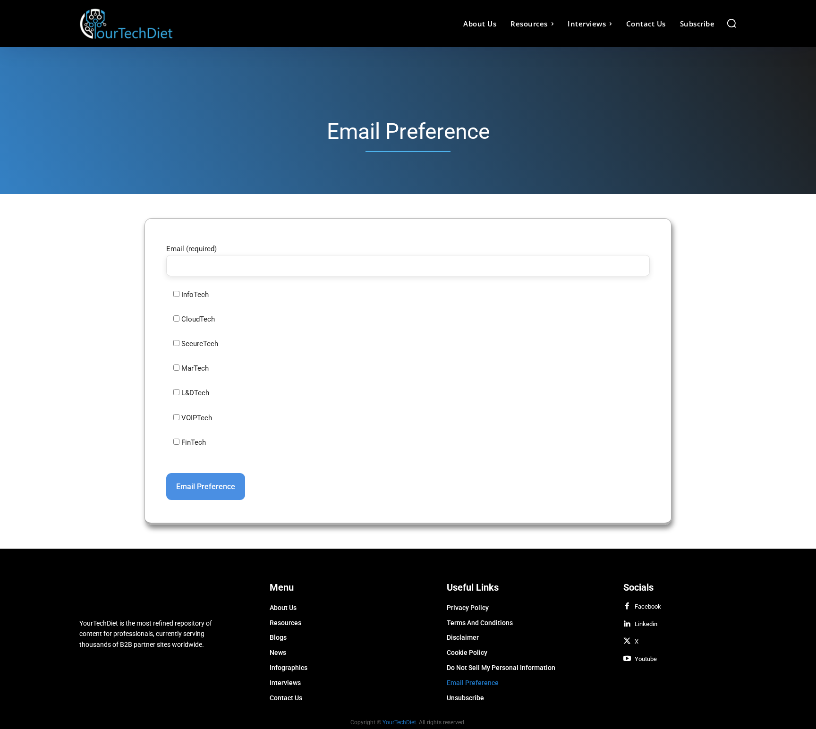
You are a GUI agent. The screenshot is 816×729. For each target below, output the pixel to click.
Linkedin (646, 623)
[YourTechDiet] (161, 23)
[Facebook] (627, 606)
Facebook (648, 606)
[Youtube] (627, 659)
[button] (731, 23)
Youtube (646, 658)
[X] (627, 641)
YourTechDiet (399, 722)
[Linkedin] (627, 624)
